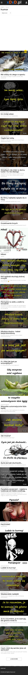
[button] (2, 2)
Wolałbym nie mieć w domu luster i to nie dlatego (13, 171)
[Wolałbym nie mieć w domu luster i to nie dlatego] (14, 155)
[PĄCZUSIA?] (14, 509)
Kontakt (3, 668)
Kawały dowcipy (5, 461)
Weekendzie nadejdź (10, 594)
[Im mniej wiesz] (14, 95)
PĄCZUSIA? (5, 524)
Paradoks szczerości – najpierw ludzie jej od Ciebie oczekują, (14, 490)
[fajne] (25, 51)
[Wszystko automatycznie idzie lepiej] (14, 385)
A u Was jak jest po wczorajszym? (9, 362)
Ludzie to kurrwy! (8, 568)
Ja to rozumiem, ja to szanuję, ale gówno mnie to (13, 620)
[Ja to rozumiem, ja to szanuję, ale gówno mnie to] (14, 608)
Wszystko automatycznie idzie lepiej (13, 407)
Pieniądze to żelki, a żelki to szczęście (12, 303)
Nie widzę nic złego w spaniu (13, 75)
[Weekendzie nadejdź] (14, 581)
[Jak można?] (14, 423)
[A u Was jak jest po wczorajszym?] (14, 348)
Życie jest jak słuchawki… (11, 463)
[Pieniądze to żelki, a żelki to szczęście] (14, 291)
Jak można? (6, 436)
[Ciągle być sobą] (14, 126)
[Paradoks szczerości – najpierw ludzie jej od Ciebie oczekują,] (14, 476)
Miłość (3, 254)
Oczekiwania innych (9, 223)
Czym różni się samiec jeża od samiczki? (13, 649)
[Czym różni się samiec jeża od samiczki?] (14, 635)
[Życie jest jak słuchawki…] (14, 450)
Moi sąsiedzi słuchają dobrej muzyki (13, 277)
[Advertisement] (14, 33)
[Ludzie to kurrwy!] (14, 547)
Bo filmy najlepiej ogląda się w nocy (14, 199)
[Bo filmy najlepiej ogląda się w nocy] (14, 187)
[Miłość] (14, 239)
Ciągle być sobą (7, 138)
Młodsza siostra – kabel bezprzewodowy (10, 332)
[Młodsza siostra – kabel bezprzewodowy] (14, 319)
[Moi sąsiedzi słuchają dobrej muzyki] (14, 266)
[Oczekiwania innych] (14, 212)
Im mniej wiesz (7, 114)
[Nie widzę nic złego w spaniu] (14, 61)
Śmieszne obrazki (5, 72)
